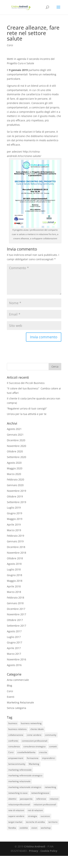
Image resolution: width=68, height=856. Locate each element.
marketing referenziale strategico (25, 775)
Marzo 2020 (14, 474)
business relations (17, 729)
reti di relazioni (35, 810)
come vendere (34, 734)
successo (45, 816)
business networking (31, 723)
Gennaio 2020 (15, 485)
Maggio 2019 (14, 519)
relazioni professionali (45, 804)
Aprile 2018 (14, 586)
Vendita (12, 827)
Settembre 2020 (16, 457)
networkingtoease (40, 793)
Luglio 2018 (14, 569)
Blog (9, 685)
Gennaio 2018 (15, 603)
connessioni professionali (34, 740)
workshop (46, 827)
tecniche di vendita (35, 822)
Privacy (33, 851)
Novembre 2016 (16, 659)
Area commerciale (18, 680)
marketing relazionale (19, 781)
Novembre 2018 (16, 552)
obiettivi (12, 798)
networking (50, 787)
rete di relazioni (16, 810)
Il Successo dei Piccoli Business (26, 383)
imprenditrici (48, 758)
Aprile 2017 (14, 648)
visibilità (24, 827)
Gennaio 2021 (15, 434)
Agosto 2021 (14, 429)
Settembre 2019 (16, 502)
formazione (32, 758)
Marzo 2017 (14, 653)
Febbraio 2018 (15, 597)
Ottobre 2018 (15, 558)
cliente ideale (37, 729)
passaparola (26, 798)
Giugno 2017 (14, 642)
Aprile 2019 (14, 524)
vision (34, 827)
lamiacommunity (16, 763)
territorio (52, 822)
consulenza (14, 746)
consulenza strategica (34, 746)
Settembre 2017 (16, 625)
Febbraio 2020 (15, 479)
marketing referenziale (20, 769)
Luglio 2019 (14, 507)
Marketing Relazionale (20, 702)
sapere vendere (16, 816)
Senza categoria (16, 708)
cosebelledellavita (26, 752)
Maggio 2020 (14, 468)
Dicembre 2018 (16, 547)
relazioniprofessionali (19, 804)
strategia (32, 816)
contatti (53, 746)
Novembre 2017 (16, 614)
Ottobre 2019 (15, 496)
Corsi (10, 45)
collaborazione (15, 734)
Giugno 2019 (14, 513)
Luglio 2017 (14, 637)
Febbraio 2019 (15, 535)
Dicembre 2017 (16, 609)
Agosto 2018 (14, 563)
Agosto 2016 (14, 665)
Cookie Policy (48, 851)
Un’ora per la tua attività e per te (26, 414)
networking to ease (18, 793)
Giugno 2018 (14, 575)
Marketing (34, 763)
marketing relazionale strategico (24, 787)
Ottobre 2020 (15, 451)
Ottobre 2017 (15, 620)
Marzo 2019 (14, 530)
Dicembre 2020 (16, 440)
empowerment (15, 758)
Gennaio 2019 (15, 541)
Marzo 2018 (14, 592)
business (12, 723)
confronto (13, 740)
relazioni (54, 798)
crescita (43, 752)
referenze (41, 798)
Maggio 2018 (14, 580)
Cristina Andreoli (34, 846)
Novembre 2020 (16, 446)
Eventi (10, 697)
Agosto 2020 (14, 462)
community (50, 734)
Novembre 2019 (16, 491)
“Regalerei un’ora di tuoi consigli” (27, 408)
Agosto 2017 (14, 631)
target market (15, 822)
